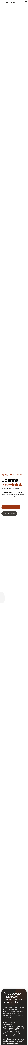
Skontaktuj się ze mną (10, 514)
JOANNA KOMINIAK (9, 2)
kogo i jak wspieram (9, 521)
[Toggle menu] (26, 2)
